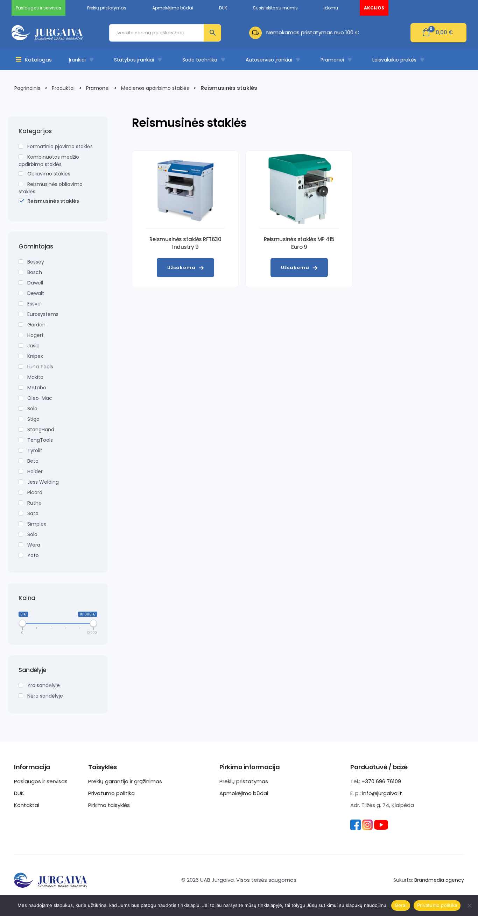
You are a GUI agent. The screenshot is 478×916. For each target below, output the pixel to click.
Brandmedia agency (439, 880)
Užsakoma (181, 267)
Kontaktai (26, 805)
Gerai (401, 905)
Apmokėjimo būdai (243, 793)
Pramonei (332, 59)
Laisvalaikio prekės (394, 59)
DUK (19, 793)
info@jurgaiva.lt (382, 793)
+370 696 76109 (381, 781)
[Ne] (469, 905)
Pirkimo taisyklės (109, 805)
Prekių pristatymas (243, 781)
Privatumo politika (111, 793)
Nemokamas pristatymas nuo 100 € (312, 32)
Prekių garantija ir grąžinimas (125, 781)
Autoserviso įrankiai (269, 59)
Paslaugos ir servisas (41, 781)
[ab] (257, 32)
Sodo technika (199, 59)
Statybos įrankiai (134, 59)
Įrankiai (77, 59)
